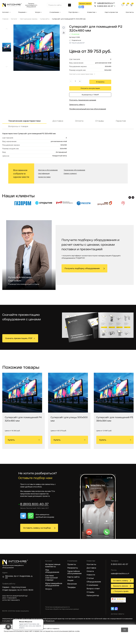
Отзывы (99, 121)
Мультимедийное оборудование (53, 584)
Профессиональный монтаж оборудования (87, 109)
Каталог (5, 12)
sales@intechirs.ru (119, 573)
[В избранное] (63, 27)
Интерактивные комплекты (52, 565)
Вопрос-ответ (93, 589)
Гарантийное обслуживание (74, 572)
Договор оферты (117, 614)
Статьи (90, 578)
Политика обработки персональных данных (62, 609)
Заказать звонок (85, 3)
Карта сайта (73, 577)
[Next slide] (7, 66)
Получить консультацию (90, 88)
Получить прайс (121, 591)
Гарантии (121, 121)
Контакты (130, 12)
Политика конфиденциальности (57, 607)
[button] (129, 197)
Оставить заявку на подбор (37, 528)
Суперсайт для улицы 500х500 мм (69, 419)
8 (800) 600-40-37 (34, 504)
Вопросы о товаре (18, 126)
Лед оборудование (52, 571)
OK (124, 630)
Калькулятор (93, 595)
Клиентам (91, 12)
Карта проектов (111, 12)
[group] (40, 47)
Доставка (57, 121)
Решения (21, 12)
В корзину (100, 82)
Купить (11, 440)
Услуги (37, 12)
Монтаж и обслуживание (48, 170)
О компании (54, 12)
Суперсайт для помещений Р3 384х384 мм (114, 419)
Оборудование (94, 582)
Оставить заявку (120, 580)
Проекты (71, 564)
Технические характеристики (24, 121)
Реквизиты (72, 568)
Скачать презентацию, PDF (18, 338)
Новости (91, 575)
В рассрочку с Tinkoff (90, 94)
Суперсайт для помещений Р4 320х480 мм (23, 419)
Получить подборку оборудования (82, 268)
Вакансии (72, 584)
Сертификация (44, 173)
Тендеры (71, 587)
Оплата (79, 121)
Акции (70, 580)
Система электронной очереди (51, 578)
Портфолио (73, 12)
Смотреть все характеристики (81, 74)
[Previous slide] (7, 28)
